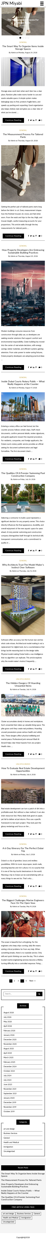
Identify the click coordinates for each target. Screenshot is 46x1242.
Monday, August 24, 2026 (27, 53)
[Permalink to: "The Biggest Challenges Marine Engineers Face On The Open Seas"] (23, 924)
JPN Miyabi (11, 3)
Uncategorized (23, 679)
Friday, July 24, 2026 (27, 479)
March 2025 (8, 1058)
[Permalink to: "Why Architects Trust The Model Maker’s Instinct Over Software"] (23, 605)
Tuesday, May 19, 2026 (28, 906)
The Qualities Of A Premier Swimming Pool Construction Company (20, 1198)
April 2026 (8, 1026)
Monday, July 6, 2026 (28, 775)
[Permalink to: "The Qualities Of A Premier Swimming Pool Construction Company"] (23, 498)
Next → (32, 981)
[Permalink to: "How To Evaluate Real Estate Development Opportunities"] (23, 791)
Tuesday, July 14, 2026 (28, 689)
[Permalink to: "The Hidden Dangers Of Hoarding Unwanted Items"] (23, 705)
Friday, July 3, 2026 (28, 854)
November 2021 (10, 1089)
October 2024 (9, 1071)
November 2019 (10, 1107)
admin (39, 27)
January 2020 (9, 1098)
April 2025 (8, 1053)
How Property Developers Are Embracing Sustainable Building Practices (19, 1185)
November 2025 (10, 1044)
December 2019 (10, 1102)
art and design (9, 1129)
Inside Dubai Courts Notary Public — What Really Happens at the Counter (20, 1192)
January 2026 (9, 1035)
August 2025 (9, 1049)
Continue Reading (13, 120)
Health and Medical (11, 1142)
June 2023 (8, 1084)
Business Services (10, 1133)
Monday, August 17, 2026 (28, 388)
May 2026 (8, 1022)
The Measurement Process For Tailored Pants (21, 1180)
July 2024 (7, 1076)
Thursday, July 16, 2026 (27, 571)
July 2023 (7, 1080)
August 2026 (9, 1013)
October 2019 (9, 1111)
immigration (8, 1147)
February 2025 (9, 1062)
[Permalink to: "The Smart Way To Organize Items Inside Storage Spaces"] (23, 71)
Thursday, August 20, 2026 (28, 141)
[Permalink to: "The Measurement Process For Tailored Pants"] (23, 173)
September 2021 (10, 1094)
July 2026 (7, 1017)
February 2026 (9, 1031)
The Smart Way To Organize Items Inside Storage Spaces (23, 1175)
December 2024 (10, 1067)
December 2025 (10, 1040)
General (37, 16)
